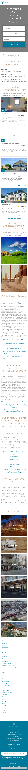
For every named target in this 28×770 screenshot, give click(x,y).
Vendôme (4, 701)
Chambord (5, 643)
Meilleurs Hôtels (14, 459)
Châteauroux (5, 681)
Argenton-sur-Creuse (8, 665)
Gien (3, 672)
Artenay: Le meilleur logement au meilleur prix (14, 401)
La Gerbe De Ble (6, 204)
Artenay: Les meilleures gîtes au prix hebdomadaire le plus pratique (14, 410)
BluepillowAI (14, 749)
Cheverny (4, 679)
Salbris (4, 703)
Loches (4, 652)
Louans (4, 712)
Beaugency (5, 661)
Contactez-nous (14, 747)
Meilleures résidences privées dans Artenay (14, 351)
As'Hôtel (4, 113)
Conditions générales (14, 736)
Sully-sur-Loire (6, 685)
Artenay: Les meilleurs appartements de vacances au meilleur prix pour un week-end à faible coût (14, 406)
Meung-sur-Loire (7, 692)
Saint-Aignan (5, 645)
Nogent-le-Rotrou (7, 688)
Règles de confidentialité (14, 734)
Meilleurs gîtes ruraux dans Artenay (14, 354)
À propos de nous (14, 732)
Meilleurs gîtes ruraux (14, 464)
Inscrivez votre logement (14, 730)
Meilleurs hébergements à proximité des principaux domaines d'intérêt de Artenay (14, 450)
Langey (4, 676)
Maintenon (5, 670)
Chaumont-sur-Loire (8, 659)
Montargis (5, 647)
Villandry (4, 683)
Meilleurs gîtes (14, 456)
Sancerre (4, 656)
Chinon (4, 654)
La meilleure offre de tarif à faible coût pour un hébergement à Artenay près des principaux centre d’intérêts (14, 471)
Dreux (3, 674)
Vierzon (4, 638)
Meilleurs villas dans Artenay (14, 356)
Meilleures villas (14, 467)
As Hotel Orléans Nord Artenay (10, 173)
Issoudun (4, 694)
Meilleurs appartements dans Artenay (14, 343)
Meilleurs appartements (14, 454)
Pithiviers (4, 710)
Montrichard (5, 690)
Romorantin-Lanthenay (8, 708)
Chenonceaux (6, 697)
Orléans (4, 641)
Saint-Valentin (6, 706)
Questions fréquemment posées (14, 738)
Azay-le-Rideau (6, 663)
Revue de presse (14, 740)
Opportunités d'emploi (14, 744)
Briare (3, 699)
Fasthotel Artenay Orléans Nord (10, 143)
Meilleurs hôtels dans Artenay (14, 348)
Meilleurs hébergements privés (14, 461)
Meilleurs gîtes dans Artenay (14, 346)
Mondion (4, 650)
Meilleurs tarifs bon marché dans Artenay (14, 359)
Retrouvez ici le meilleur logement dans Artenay (14, 340)
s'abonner (22, 753)
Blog (14, 742)
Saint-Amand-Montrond (9, 668)
